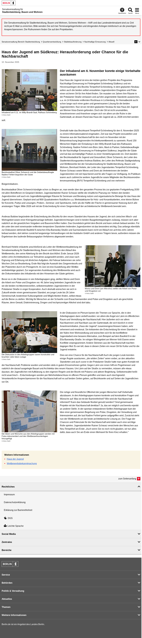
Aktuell (111, 42)
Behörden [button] (7, 583)
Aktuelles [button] (7, 599)
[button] (137, 41)
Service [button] (6, 574)
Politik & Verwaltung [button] (13, 591)
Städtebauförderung (73, 42)
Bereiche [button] (6, 550)
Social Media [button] (9, 534)
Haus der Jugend (15, 459)
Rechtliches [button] (8, 486)
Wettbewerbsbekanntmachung (22, 463)
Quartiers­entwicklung (52, 42)
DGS (10, 518)
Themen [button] (6, 607)
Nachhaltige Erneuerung (95, 42)
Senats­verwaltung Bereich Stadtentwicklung (21, 42)
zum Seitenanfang (127, 478)
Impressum (9, 494)
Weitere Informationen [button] (14, 615)
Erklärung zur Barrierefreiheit (18, 510)
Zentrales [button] (7, 542)
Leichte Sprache (15, 526)
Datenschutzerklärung (15, 502)
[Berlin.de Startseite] (9, 3)
